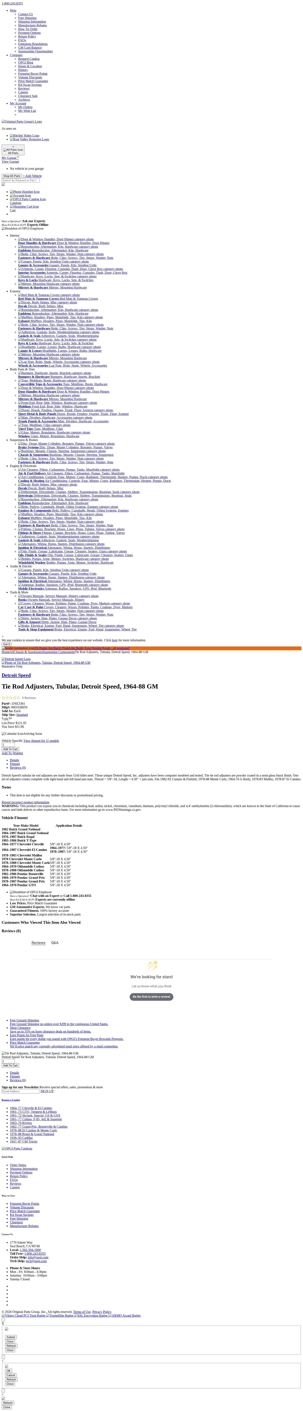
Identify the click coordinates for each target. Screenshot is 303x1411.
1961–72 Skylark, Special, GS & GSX (35, 1115)
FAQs (22, 40)
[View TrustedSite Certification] (60, 1315)
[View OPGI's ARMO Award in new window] (124, 1315)
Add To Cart (10, 749)
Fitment (15, 764)
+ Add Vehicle (32, 176)
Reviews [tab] (38, 942)
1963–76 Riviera (21, 1123)
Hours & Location (30, 66)
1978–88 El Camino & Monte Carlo (33, 1130)
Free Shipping (27, 18)
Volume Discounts (30, 77)
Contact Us (25, 14)
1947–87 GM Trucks (23, 1141)
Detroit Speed (16, 675)
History (23, 70)
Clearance (16, 1222)
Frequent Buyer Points (32, 73)
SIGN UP (47, 1091)
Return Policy (27, 36)
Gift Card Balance (30, 47)
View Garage (10, 161)
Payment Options (29, 32)
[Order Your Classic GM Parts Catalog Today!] (17, 1148)
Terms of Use (82, 1312)
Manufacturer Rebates (32, 25)
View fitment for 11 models (41, 740)
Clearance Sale (28, 96)
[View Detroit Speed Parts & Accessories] (16, 659)
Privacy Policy (101, 1312)
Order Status (18, 1165)
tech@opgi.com (36, 1261)
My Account (18, 103)
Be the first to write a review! (151, 996)
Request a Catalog (11, 1100)
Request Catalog (29, 58)
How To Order (28, 29)
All (12, 652)
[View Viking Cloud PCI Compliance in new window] (24, 1315)
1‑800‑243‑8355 (12, 3)
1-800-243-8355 (35, 1253)
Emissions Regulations (33, 44)
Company (16, 55)
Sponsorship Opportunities (35, 51)
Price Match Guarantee (33, 81)
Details (14, 760)
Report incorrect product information (25, 802)
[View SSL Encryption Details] (91, 1315)
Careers (23, 92)
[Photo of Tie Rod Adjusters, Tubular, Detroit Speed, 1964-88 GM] (46, 662)
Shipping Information (32, 21)
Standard (22, 714)
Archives (24, 99)
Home (6, 652)
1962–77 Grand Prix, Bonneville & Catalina (38, 1126)
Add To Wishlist (12, 753)
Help (13, 10)
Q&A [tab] (55, 942)
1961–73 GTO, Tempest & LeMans (33, 1111)
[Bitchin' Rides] (24, 135)
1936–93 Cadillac (21, 1137)
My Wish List (27, 111)
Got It (6, 644)
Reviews (23, 88)
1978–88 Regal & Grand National (32, 1134)
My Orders (25, 107)
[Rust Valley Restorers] (29, 139)
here (114, 640)
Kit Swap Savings (30, 85)
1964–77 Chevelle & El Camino (31, 1108)
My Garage (10, 158)
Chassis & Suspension (28, 652)
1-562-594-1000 (30, 1250)
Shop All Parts (11, 176)
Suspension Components (59, 652)
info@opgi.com (38, 1257)
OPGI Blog (25, 62)
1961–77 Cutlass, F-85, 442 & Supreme (36, 1119)
